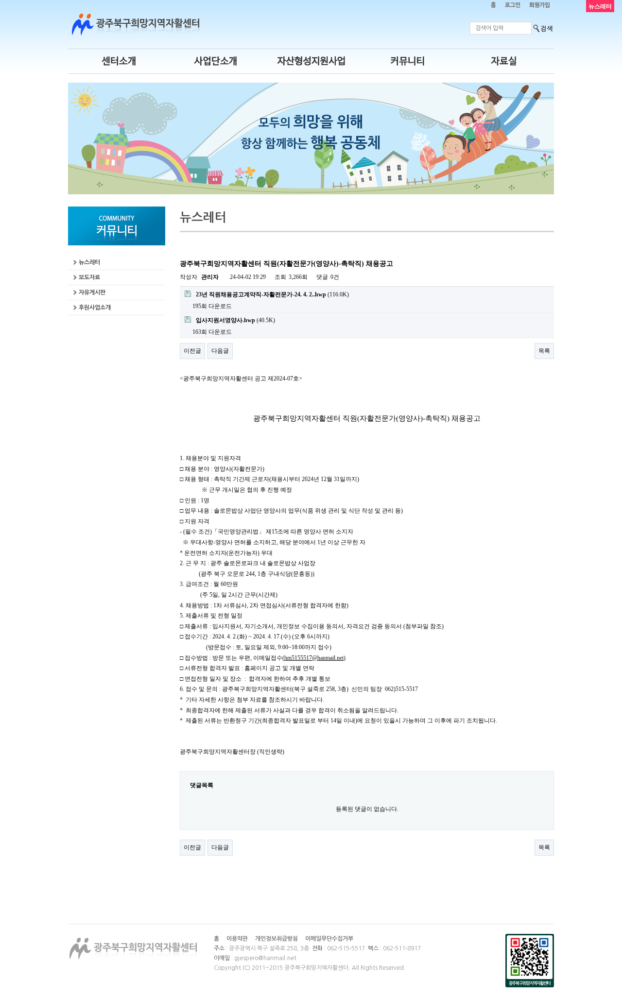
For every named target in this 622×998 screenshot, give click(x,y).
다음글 (220, 350)
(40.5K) (235, 320)
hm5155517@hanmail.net (314, 657)
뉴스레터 (89, 262)
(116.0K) (272, 294)
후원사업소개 (95, 307)
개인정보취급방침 (276, 939)
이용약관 (237, 939)
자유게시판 (92, 292)
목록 (544, 350)
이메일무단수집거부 (329, 939)
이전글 (192, 350)
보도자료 (89, 277)
